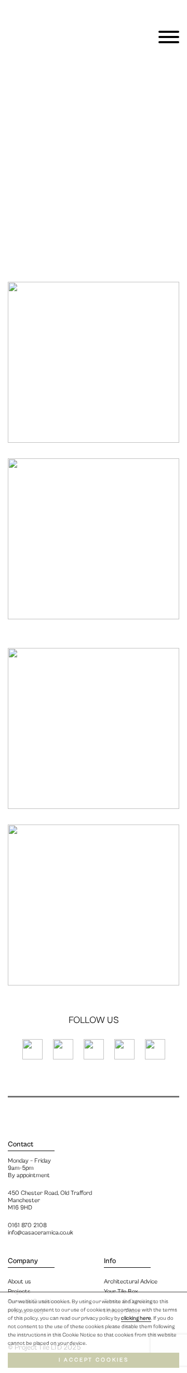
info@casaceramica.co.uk (40, 1232)
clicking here (136, 1318)
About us (19, 1281)
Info (110, 1261)
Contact (20, 1144)
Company (23, 1261)
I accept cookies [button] (94, 1360)
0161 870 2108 (27, 1225)
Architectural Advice (130, 1281)
